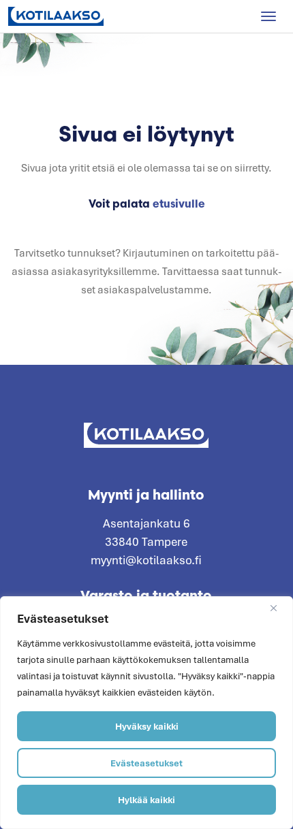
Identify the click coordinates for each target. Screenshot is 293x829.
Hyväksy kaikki (147, 726)
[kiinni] (279, 608)
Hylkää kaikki (146, 800)
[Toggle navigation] (268, 16)
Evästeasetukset (146, 763)
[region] (146, 712)
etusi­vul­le (179, 203)
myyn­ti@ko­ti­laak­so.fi (146, 560)
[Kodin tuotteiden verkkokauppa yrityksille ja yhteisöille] (56, 16)
